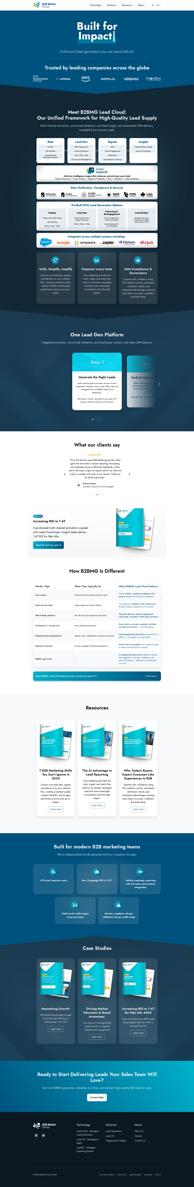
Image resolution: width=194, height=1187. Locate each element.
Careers (138, 1136)
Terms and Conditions (107, 1174)
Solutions (111, 5)
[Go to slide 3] (97, 419)
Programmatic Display (116, 1140)
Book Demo (151, 676)
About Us (139, 1131)
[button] (153, 5)
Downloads (148, 1174)
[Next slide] (159, 384)
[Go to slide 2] (94, 419)
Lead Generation (114, 1131)
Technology (95, 5)
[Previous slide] (64, 474)
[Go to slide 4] (99, 419)
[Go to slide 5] (101, 419)
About (141, 5)
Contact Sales (97, 1097)
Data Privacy (122, 1174)
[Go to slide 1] (92, 419)
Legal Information (135, 1174)
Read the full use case (47, 545)
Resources (127, 5)
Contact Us (140, 1140)
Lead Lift (110, 1136)
